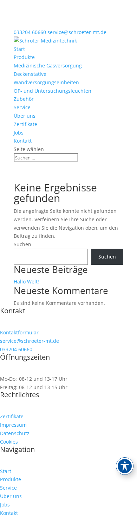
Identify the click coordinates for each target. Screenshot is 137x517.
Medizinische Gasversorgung (48, 65)
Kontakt (23, 140)
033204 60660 (30, 32)
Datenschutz (15, 433)
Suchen (22, 244)
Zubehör (24, 99)
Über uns (24, 115)
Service (22, 107)
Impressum (13, 424)
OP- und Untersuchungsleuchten (52, 90)
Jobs (19, 132)
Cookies (9, 441)
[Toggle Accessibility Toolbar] (124, 466)
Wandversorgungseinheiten (46, 82)
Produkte (24, 57)
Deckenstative (30, 74)
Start (19, 49)
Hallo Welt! (26, 281)
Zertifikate (25, 124)
